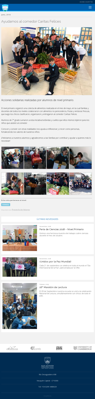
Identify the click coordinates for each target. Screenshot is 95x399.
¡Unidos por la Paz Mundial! (55, 261)
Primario (5, 204)
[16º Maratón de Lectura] (19, 306)
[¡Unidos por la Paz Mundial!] (19, 267)
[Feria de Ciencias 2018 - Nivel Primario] (19, 238)
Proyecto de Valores (21, 210)
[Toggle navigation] (90, 7)
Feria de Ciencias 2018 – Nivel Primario (61, 229)
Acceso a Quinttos (86, 2)
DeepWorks (47, 396)
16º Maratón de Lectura (53, 287)
